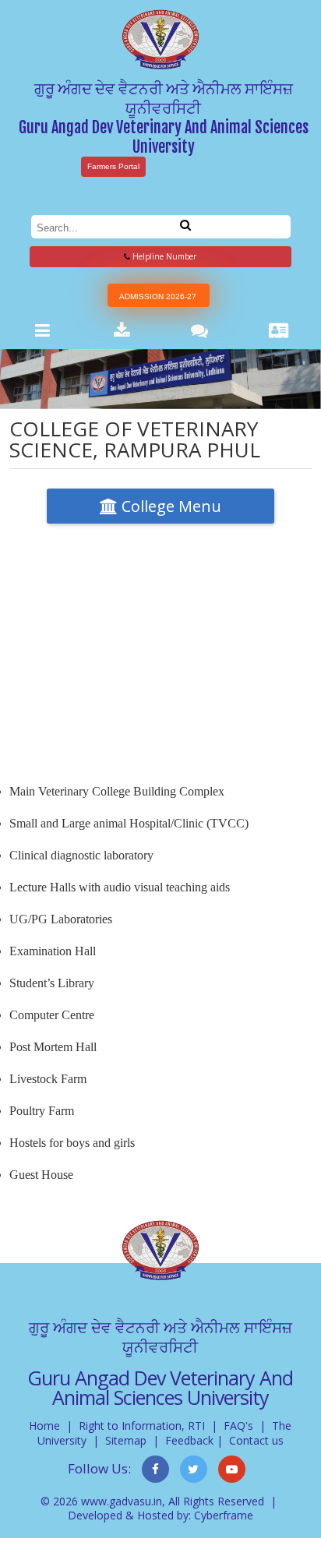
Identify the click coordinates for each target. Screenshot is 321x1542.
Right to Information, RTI (142, 1425)
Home (44, 1425)
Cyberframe (223, 1515)
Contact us (256, 1440)
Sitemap (125, 1440)
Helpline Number (163, 256)
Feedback (189, 1440)
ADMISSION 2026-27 (157, 296)
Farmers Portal (113, 166)
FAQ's (238, 1425)
